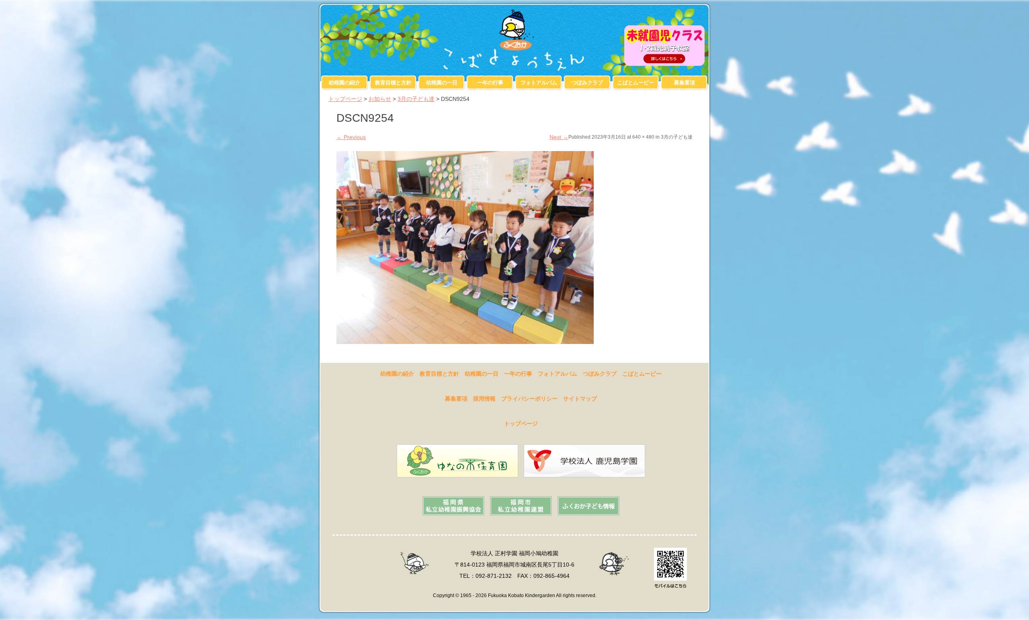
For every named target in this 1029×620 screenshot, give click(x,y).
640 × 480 (643, 137)
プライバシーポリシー (529, 398)
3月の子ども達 (416, 99)
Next (558, 137)
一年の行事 (490, 83)
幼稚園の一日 (441, 83)
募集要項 (684, 83)
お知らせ (380, 99)
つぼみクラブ (587, 83)
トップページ (345, 99)
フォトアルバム (539, 83)
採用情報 (484, 398)
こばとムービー (635, 83)
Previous (351, 137)
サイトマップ (580, 398)
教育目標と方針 (393, 83)
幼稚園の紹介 (344, 83)
